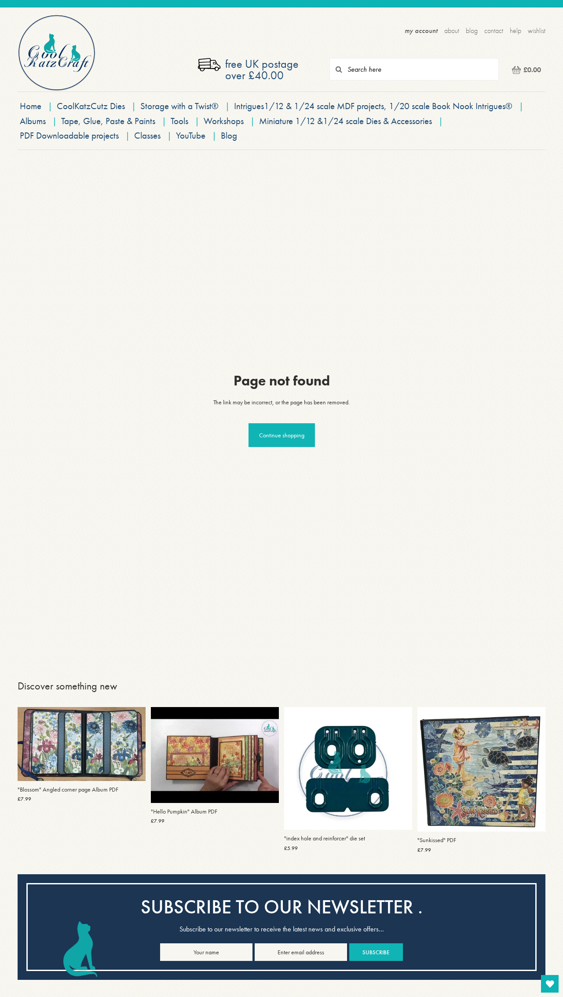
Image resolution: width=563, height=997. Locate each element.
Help (515, 30)
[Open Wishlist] (550, 984)
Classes (147, 135)
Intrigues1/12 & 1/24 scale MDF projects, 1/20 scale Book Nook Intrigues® (374, 106)
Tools (179, 121)
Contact (493, 30)
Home (30, 106)
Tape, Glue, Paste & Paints (108, 121)
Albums (33, 121)
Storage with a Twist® (180, 106)
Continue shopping (281, 435)
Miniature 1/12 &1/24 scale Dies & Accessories (346, 121)
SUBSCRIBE (376, 952)
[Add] (132, 767)
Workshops (224, 121)
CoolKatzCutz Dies (91, 106)
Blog (472, 30)
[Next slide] (132, 744)
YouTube (190, 135)
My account (421, 30)
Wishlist (536, 30)
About (451, 30)
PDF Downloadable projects (69, 135)
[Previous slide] (31, 744)
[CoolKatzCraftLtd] (57, 53)
